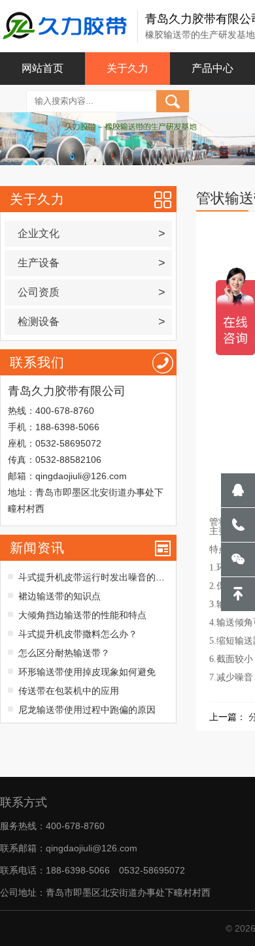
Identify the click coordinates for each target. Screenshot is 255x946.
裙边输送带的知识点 (59, 596)
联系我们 (37, 362)
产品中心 (212, 68)
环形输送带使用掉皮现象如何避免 (87, 672)
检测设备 (91, 321)
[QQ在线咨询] (238, 490)
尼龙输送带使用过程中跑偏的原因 (87, 709)
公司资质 (91, 292)
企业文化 (91, 233)
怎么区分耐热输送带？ (64, 653)
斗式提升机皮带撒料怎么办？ (77, 634)
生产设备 (91, 263)
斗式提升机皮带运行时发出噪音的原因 (96, 577)
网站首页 (42, 68)
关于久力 (127, 68)
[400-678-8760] (238, 525)
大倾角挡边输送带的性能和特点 (82, 615)
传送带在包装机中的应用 (68, 691)
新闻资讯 (37, 548)
